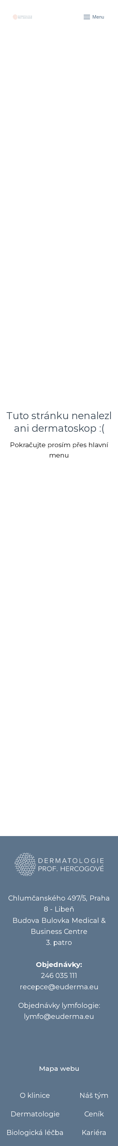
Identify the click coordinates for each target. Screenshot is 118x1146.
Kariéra (93, 1132)
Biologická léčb (32, 1132)
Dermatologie (35, 1114)
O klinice (35, 1095)
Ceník (94, 1114)
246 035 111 (59, 975)
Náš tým (94, 1095)
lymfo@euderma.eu (59, 1016)
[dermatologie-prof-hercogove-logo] (22, 17)
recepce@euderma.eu (59, 987)
